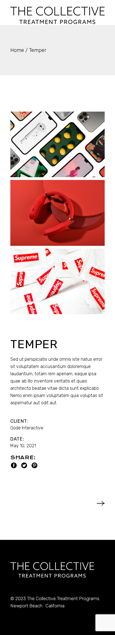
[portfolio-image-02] (57, 213)
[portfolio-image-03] (57, 281)
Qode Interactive (26, 427)
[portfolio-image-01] (57, 144)
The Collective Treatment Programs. (63, 598)
